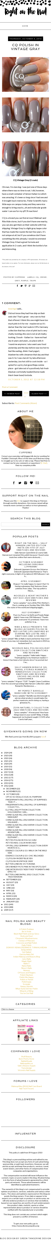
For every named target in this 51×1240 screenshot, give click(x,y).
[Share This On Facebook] (17, 287)
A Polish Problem (26, 929)
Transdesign (26, 1068)
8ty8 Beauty (26, 1056)
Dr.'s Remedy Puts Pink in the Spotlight (26, 867)
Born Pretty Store (26, 1059)
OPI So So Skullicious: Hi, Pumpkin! (24, 797)
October (11, 794)
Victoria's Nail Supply (26, 1070)
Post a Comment (10, 387)
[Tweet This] (21, 287)
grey (17, 281)
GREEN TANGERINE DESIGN (35, 1238)
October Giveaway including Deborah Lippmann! (31, 564)
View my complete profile (25, 465)
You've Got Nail (26, 993)
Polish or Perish (26, 979)
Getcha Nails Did (26, 954)
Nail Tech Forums (26, 1088)
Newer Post (13, 394)
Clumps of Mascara (26, 940)
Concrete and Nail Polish (26, 943)
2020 (6, 764)
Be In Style (26, 931)
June (8, 888)
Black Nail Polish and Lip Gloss (26, 934)
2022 (6, 758)
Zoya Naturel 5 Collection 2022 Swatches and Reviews (31, 708)
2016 (6, 775)
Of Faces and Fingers (26, 972)
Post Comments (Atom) (26, 403)
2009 (6, 910)
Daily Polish (26, 945)
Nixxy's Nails (26, 968)
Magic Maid (26, 961)
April (9, 893)
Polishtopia (26, 982)
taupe (33, 281)
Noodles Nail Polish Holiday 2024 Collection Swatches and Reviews (31, 650)
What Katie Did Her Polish (27, 988)
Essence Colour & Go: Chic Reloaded (25, 855)
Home (25, 26)
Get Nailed (26, 952)
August (10, 882)
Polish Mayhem (26, 975)
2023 (6, 755)
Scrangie (26, 984)
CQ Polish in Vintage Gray (19, 861)
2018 (6, 769)
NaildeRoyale (26, 1061)
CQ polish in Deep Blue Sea (19, 858)
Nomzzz (26, 970)
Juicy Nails (26, 959)
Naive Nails (26, 966)
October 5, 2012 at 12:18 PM (26, 379)
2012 (6, 786)
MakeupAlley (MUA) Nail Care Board (26, 1086)
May (8, 890)
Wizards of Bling (26, 991)
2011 (6, 904)
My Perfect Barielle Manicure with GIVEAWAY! (31, 692)
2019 (6, 766)
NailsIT (27, 963)
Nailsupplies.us (26, 1063)
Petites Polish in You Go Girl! (21, 840)
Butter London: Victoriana (20, 864)
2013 (6, 783)
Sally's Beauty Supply (26, 1065)
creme (43, 277)
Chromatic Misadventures (27, 938)
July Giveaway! (31, 612)
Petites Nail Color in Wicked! (21, 843)
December (11, 788)
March (10, 896)
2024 (6, 753)
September (12, 879)
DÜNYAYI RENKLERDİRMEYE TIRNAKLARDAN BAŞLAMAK (26, 948)
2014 (6, 780)
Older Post (38, 394)
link (18, 501)
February (11, 899)
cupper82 (25, 452)
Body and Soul (27, 936)
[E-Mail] (43, 463)
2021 (6, 761)
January (10, 901)
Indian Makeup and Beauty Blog (26, 956)
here (43, 736)
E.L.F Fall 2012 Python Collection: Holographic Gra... (23, 811)
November (11, 791)
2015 (6, 777)
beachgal (12, 308)
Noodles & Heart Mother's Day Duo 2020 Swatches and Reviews (31, 597)
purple (25, 281)
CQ (37, 277)
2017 (6, 772)
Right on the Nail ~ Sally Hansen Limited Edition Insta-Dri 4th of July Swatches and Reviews (31, 546)
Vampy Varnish (26, 986)
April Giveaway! (31, 581)
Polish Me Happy (26, 977)
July (8, 885)
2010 (6, 907)
